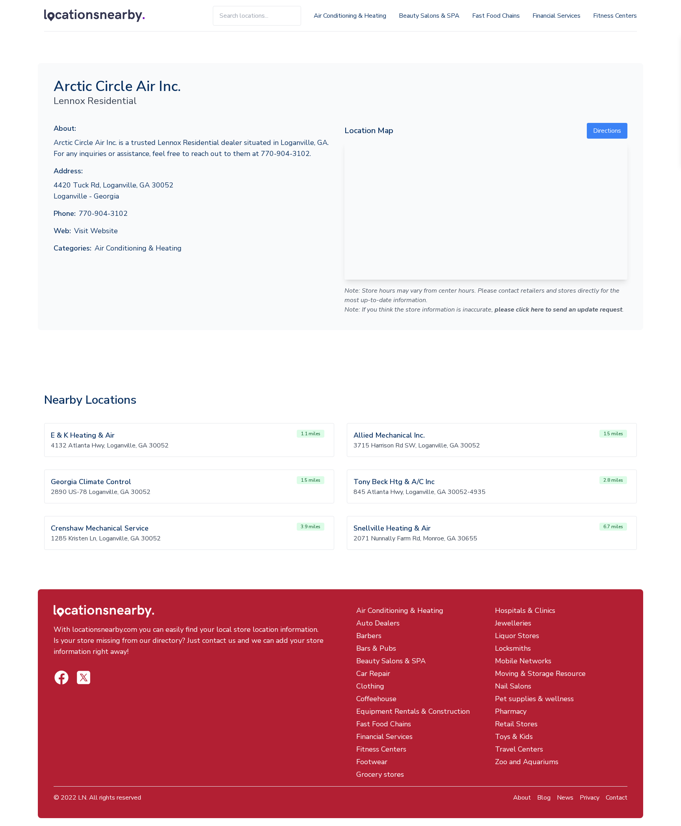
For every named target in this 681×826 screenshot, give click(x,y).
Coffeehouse (376, 698)
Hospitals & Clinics (525, 610)
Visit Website (96, 231)
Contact (616, 797)
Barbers (368, 635)
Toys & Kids (514, 736)
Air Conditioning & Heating (350, 15)
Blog (544, 797)
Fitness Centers (615, 15)
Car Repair (373, 673)
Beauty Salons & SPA (429, 15)
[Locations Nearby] (103, 15)
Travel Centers (519, 749)
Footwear (371, 762)
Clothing (370, 686)
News (565, 797)
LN (82, 797)
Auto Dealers (378, 623)
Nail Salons (513, 686)
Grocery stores (380, 774)
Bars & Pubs (376, 648)
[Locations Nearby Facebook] (83, 677)
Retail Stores (516, 724)
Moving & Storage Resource (540, 673)
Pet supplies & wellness (534, 698)
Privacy (589, 797)
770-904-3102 (103, 213)
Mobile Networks (523, 661)
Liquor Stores (517, 635)
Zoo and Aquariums (526, 762)
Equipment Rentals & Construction (413, 711)
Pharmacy (511, 711)
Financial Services (556, 15)
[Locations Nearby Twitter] (61, 677)
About (522, 797)
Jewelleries (513, 623)
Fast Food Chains (496, 15)
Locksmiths (513, 648)
